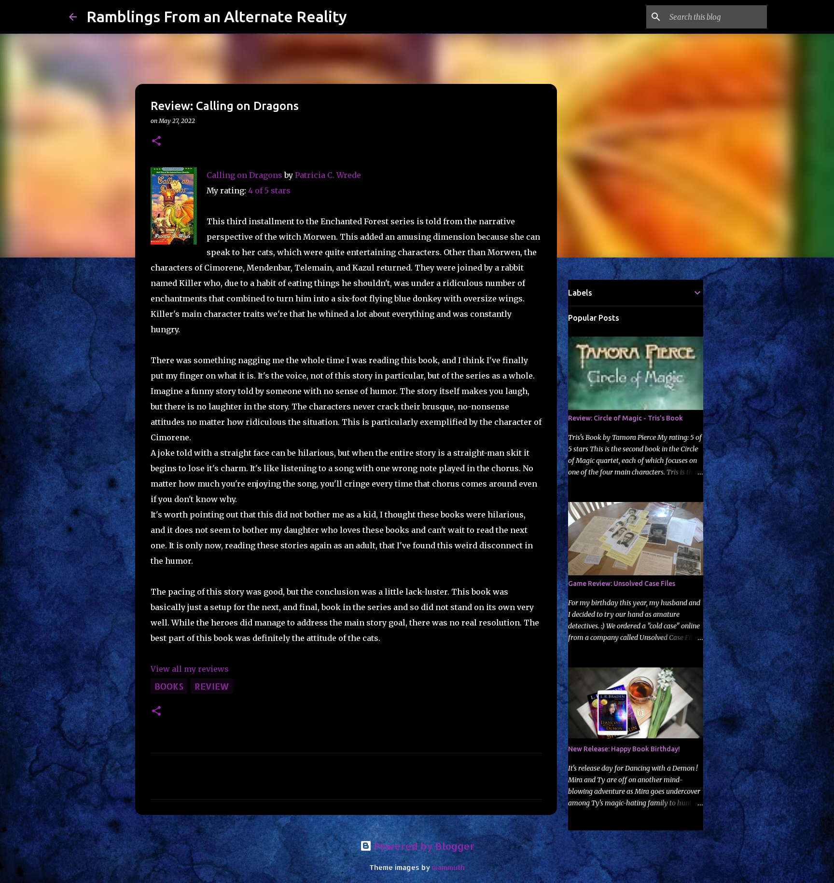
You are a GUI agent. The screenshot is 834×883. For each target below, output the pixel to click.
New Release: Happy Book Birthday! (624, 749)
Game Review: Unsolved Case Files (621, 583)
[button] (156, 141)
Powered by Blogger (423, 846)
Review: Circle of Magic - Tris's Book (625, 418)
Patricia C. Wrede (328, 175)
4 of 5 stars (269, 190)
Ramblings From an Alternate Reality (216, 16)
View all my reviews (190, 669)
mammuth (448, 867)
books (168, 686)
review (212, 686)
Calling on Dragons (244, 175)
